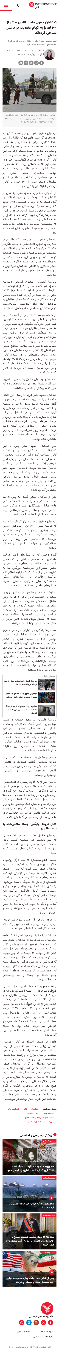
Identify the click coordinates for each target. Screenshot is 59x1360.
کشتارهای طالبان (13, 1109)
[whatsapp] (21, 1322)
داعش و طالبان (48, 1113)
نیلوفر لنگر (41, 53)
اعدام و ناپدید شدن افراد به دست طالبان (39, 1117)
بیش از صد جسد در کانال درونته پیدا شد (39, 1121)
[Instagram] (36, 1322)
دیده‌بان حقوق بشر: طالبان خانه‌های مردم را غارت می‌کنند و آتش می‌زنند (21, 695)
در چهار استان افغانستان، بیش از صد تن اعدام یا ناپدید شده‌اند (20, 682)
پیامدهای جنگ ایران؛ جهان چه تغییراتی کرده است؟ (31, 1206)
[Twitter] (31, 63)
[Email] (26, 63)
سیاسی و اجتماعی (31, 1135)
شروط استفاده (47, 1331)
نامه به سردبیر (23, 1331)
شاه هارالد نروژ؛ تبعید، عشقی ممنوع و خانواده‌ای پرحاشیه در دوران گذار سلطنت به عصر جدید (29, 1241)
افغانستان (35, 1109)
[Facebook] (41, 63)
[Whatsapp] (36, 63)
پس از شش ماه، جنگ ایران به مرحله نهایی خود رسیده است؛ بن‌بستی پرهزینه (30, 1280)
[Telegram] (29, 1322)
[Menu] (6, 5)
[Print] (20, 63)
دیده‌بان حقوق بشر (32, 1113)
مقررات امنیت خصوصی (43, 1336)
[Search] (17, 5)
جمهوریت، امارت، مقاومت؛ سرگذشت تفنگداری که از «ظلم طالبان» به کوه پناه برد (30, 1168)
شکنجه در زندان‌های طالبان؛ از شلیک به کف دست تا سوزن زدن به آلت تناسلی (21, 710)
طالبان (25, 1109)
